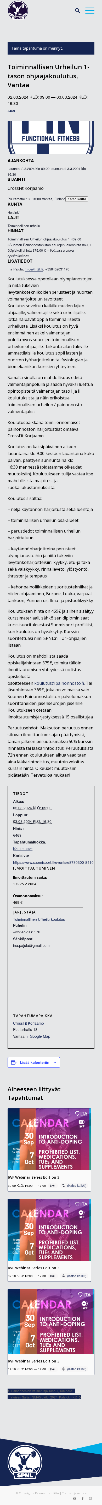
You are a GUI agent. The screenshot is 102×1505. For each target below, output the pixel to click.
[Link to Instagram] (90, 1498)
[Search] (75, 10)
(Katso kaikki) (76, 1185)
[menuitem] (75, 10)
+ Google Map (38, 1036)
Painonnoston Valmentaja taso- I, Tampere (41, 1391)
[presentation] (49, 1139)
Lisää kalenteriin (34, 1062)
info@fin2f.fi (34, 269)
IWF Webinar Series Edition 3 (33, 1177)
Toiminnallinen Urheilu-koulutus (39, 919)
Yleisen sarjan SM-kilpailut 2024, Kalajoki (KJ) (44, 1397)
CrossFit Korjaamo (28, 1023)
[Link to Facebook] (83, 1498)
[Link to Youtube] (75, 1498)
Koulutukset (22, 848)
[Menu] (87, 10)
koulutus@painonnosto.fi (59, 683)
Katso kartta (76, 199)
